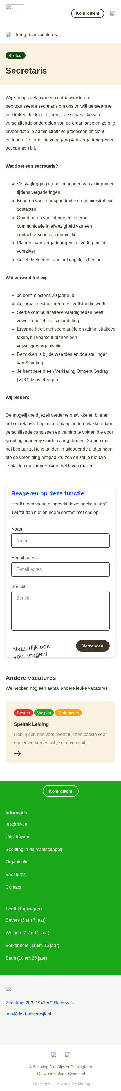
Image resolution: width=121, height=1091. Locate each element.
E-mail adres (24, 557)
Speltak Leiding (31, 724)
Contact (13, 887)
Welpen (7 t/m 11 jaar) (27, 932)
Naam (17, 529)
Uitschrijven (17, 836)
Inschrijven (16, 824)
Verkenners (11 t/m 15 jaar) (32, 945)
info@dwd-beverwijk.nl (28, 1014)
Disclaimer (41, 1083)
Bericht (18, 586)
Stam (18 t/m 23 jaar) (26, 958)
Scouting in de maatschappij (34, 849)
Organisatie (17, 861)
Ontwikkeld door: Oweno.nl (60, 1073)
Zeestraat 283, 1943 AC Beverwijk (40, 1003)
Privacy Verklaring (73, 1083)
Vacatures (16, 874)
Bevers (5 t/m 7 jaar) (26, 920)
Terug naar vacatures (36, 34)
